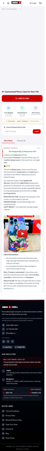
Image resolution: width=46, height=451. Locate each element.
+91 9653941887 (12, 329)
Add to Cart (23, 98)
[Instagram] (3, 341)
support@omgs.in (12, 325)
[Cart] (40, 3)
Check (37, 131)
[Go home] (8, 3)
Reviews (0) (21, 141)
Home (3, 9)
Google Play (21, 347)
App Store (8, 347)
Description (8, 141)
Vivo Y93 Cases (12, 9)
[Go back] (4, 3)
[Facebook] (8, 341)
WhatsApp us (10, 333)
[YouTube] (12, 341)
